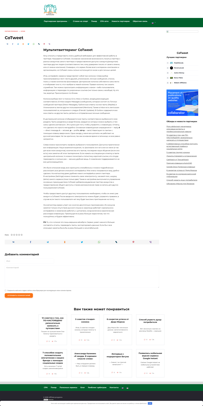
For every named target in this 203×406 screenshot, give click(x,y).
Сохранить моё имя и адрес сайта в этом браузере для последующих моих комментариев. (39, 290)
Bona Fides (178, 78)
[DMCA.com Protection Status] (48, 400)
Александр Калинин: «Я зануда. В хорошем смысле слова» (85, 356)
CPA (46, 387)
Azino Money (179, 73)
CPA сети (104, 21)
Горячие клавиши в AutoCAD (179, 163)
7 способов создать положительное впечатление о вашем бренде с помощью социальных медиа (52, 358)
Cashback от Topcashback (178, 160)
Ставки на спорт (80, 21)
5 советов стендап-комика (178, 152)
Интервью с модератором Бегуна (118, 355)
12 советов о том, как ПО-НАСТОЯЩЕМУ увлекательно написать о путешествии (179, 137)
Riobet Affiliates (180, 83)
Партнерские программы (55, 21)
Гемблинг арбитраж (97, 387)
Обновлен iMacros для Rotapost (180, 184)
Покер (94, 21)
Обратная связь (140, 21)
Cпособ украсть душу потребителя (182, 180)
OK (150, 403)
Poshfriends (178, 63)
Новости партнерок (121, 21)
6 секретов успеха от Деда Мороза (182, 170)
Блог (82, 387)
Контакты (114, 387)
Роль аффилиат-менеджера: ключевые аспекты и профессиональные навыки (179, 129)
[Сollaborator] (182, 115)
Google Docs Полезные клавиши (181, 167)
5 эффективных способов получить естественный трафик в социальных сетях (182, 146)
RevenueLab (179, 68)
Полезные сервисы (68, 387)
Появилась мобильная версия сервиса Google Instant (150, 355)
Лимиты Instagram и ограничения (182, 156)
